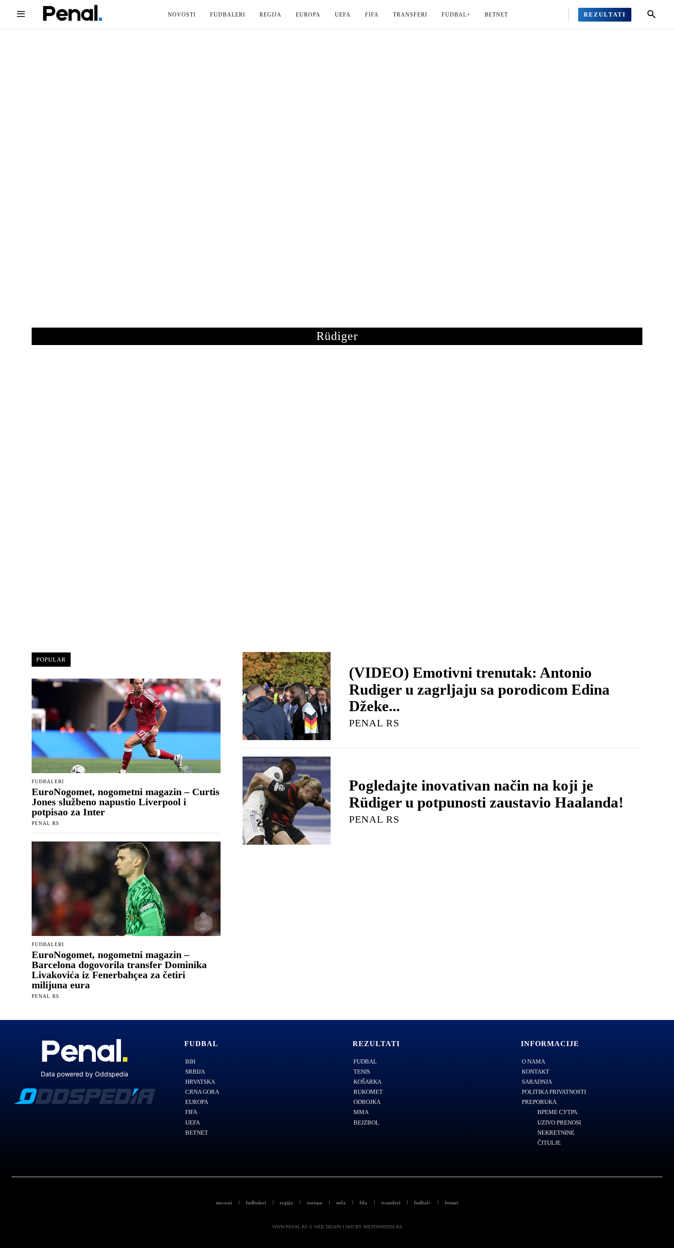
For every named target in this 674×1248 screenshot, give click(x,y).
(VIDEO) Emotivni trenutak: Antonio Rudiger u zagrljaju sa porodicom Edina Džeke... (479, 689)
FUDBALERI (48, 781)
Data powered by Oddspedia (84, 1074)
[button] (652, 15)
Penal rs (45, 823)
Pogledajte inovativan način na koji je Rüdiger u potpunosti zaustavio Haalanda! (486, 793)
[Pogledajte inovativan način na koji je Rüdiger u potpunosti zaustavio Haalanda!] (287, 801)
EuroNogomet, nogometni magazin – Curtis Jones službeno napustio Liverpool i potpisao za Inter (126, 802)
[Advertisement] (337, 187)
